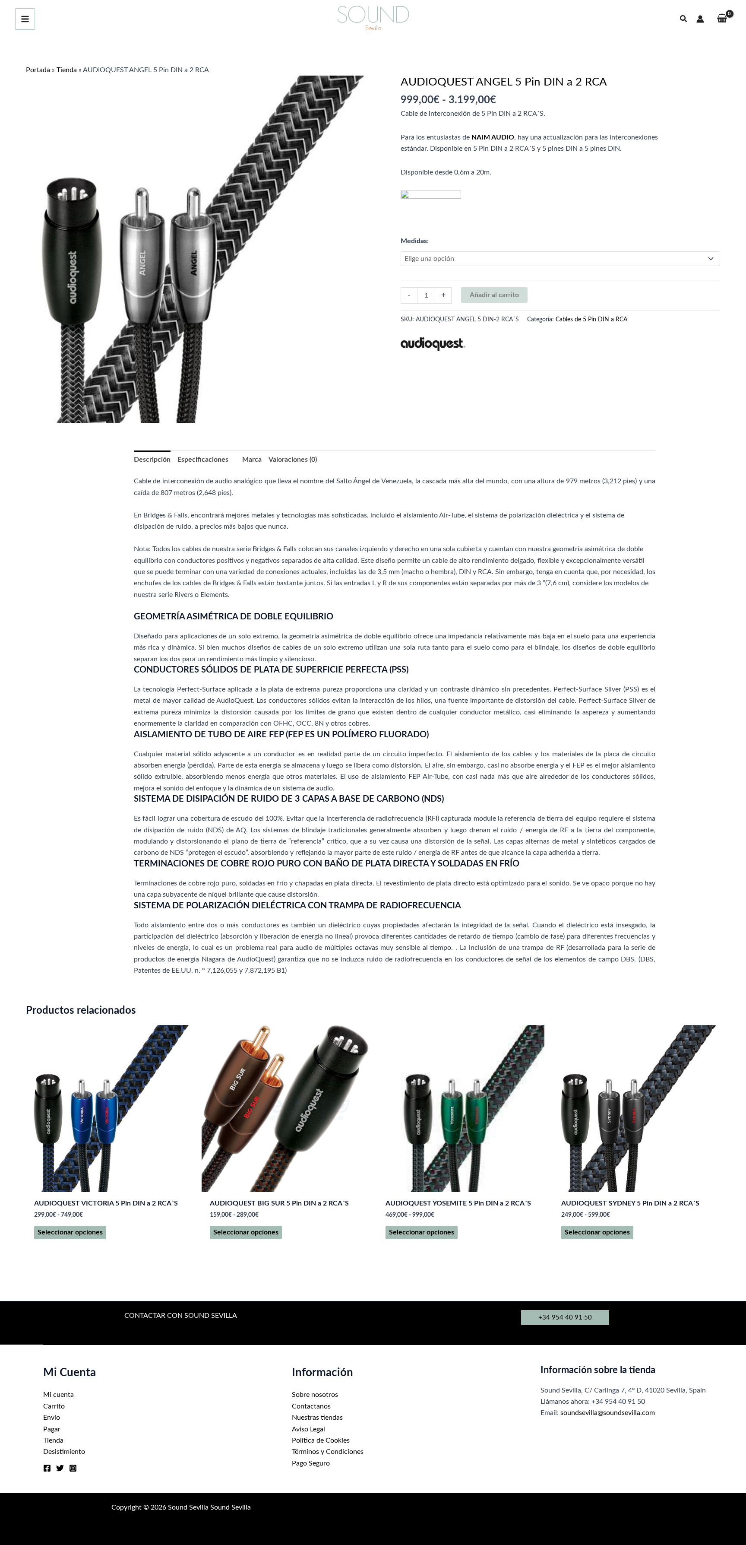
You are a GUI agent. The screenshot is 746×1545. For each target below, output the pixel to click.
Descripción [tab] (152, 459)
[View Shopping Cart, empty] (722, 19)
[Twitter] (60, 1468)
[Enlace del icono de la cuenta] (700, 19)
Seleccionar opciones (70, 1232)
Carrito (54, 1406)
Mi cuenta (58, 1394)
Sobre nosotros (315, 1394)
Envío (51, 1417)
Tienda (67, 70)
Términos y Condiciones (328, 1451)
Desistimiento (64, 1451)
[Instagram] (73, 1468)
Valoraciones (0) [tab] (293, 459)
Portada (38, 70)
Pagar (51, 1429)
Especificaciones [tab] (202, 459)
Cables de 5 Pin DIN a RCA (591, 319)
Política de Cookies (321, 1440)
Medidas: (415, 241)
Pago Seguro (311, 1463)
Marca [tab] (252, 459)
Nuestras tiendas (317, 1417)
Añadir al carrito (494, 295)
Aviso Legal (308, 1429)
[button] (684, 19)
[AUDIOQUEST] (433, 344)
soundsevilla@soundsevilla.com (607, 1412)
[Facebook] (47, 1468)
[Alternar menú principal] (25, 19)
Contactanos (311, 1406)
